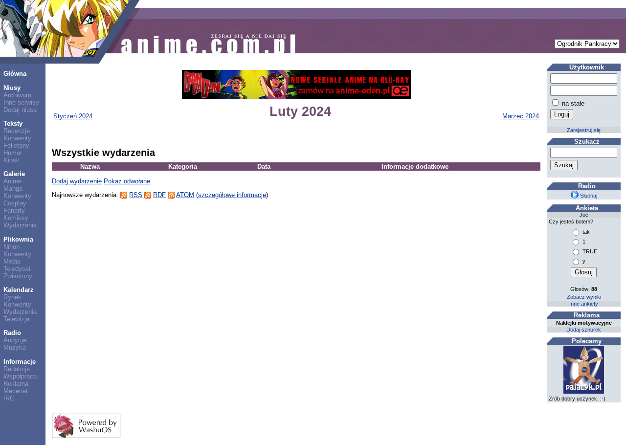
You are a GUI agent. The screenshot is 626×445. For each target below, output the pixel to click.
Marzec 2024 (520, 116)
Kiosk (11, 160)
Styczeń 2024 (72, 116)
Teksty (12, 123)
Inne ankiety (583, 304)
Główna (14, 73)
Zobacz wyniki (584, 297)
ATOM (185, 195)
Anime (12, 181)
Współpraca (20, 376)
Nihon (11, 246)
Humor (12, 152)
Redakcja (16, 369)
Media (12, 261)
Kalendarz (18, 289)
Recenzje (16, 130)
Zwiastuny (17, 276)
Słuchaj (588, 196)
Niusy (12, 87)
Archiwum (17, 95)
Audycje (14, 340)
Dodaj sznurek (583, 330)
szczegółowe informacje (232, 195)
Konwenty (17, 138)
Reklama (15, 383)
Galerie (14, 174)
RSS (135, 195)
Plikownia (18, 239)
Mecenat (15, 391)
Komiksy (15, 218)
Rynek (12, 297)
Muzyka (14, 347)
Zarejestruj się (584, 130)
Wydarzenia (20, 225)
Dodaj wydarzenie (77, 181)
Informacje (19, 361)
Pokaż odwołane (127, 181)
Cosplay (14, 203)
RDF (159, 195)
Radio (12, 332)
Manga (12, 188)
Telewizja (16, 319)
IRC (8, 398)
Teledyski (16, 268)
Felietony (16, 145)
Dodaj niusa (20, 109)
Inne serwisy (21, 102)
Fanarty (14, 210)
